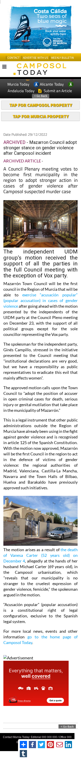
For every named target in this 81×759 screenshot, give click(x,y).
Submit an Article (57, 91)
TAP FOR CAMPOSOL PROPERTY (40, 105)
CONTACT (13, 58)
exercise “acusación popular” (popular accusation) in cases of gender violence (40, 300)
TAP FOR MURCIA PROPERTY (41, 116)
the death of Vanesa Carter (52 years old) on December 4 (40, 555)
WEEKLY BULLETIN (62, 58)
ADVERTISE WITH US (35, 58)
